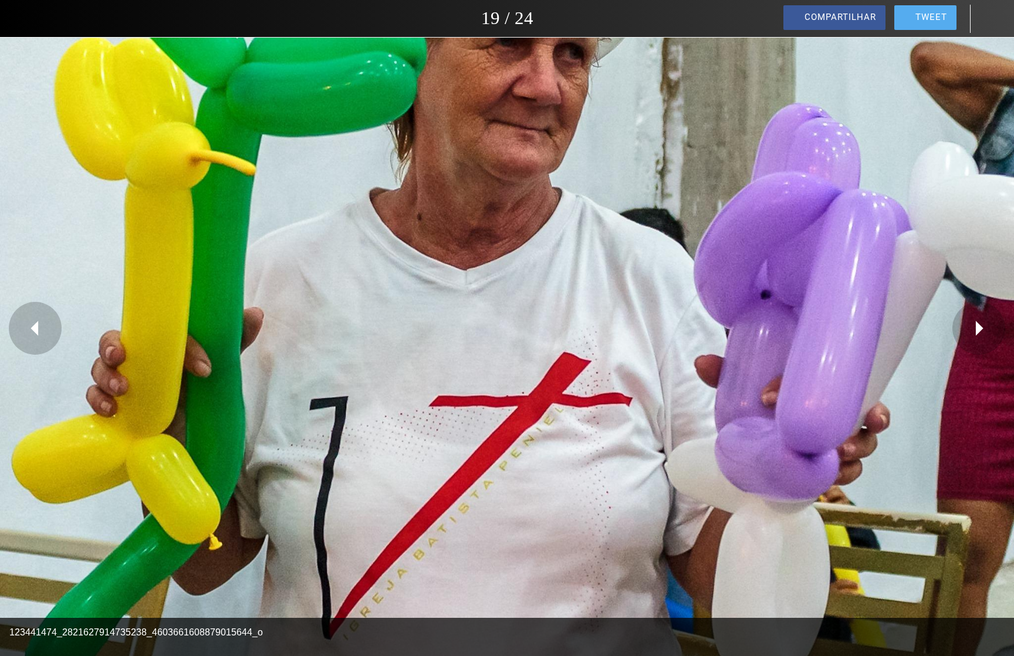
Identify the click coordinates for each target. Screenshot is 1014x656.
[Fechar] (23, 19)
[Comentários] (990, 19)
